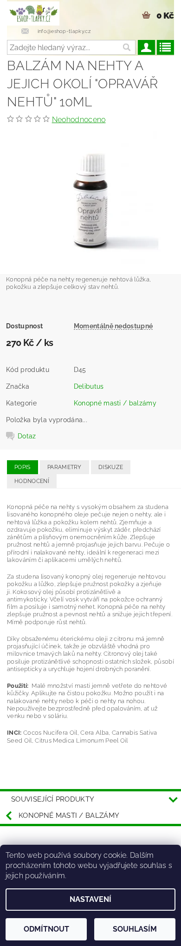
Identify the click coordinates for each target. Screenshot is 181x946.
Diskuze (110, 467)
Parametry (64, 467)
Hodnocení (31, 481)
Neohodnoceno (79, 119)
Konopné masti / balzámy (115, 403)
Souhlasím (135, 929)
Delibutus (89, 386)
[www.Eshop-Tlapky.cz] (33, 12)
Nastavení (90, 899)
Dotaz (27, 436)
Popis (22, 467)
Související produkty (52, 799)
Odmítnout (46, 929)
